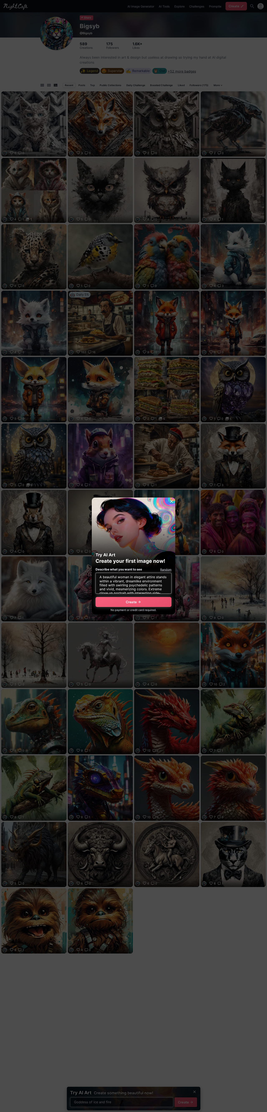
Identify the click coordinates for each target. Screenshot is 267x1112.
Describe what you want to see (119, 569)
